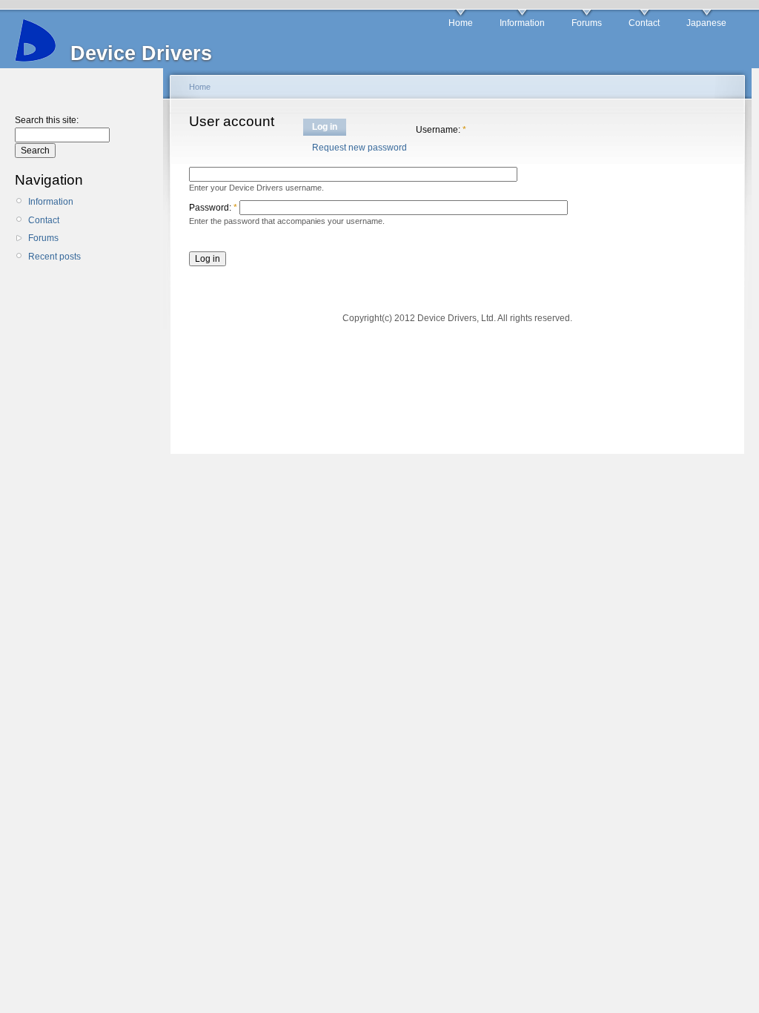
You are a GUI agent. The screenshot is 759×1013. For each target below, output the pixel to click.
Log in (324, 127)
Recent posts (54, 256)
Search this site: (47, 120)
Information (522, 23)
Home (460, 23)
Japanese (706, 23)
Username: (441, 130)
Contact (644, 23)
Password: (213, 207)
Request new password (359, 147)
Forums (586, 23)
